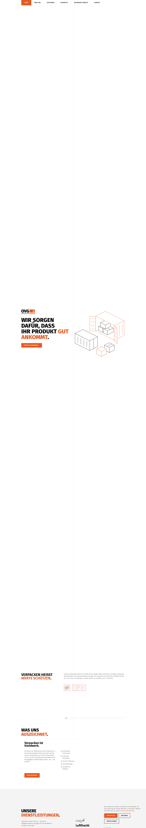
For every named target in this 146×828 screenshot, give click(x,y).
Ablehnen (124, 815)
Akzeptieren (111, 815)
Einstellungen (112, 821)
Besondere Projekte (81, 2)
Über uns (37, 2)
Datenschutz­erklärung (127, 811)
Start (26, 2)
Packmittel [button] (64, 2)
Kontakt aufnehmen (31, 345)
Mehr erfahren (32, 775)
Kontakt (97, 2)
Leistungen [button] (50, 2)
